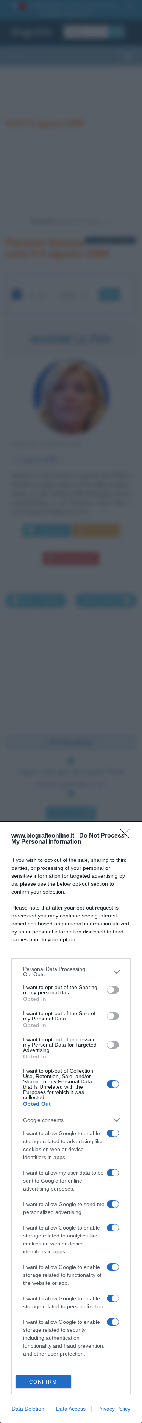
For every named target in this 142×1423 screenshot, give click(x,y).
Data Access (71, 1409)
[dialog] (71, 1122)
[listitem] (71, 971)
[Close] (127, 836)
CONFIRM (43, 1382)
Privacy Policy (113, 1409)
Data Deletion (28, 1409)
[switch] (113, 990)
